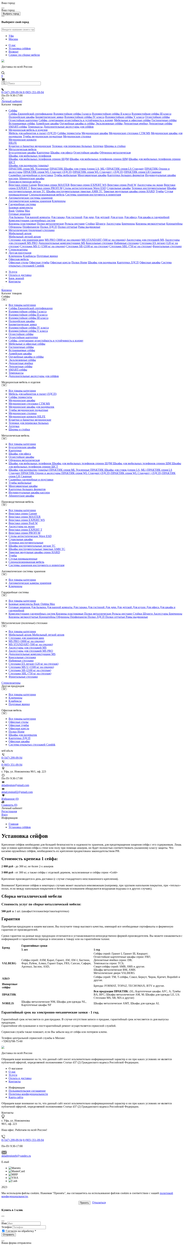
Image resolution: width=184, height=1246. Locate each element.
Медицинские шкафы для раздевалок (31, 406)
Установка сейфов (20, 48)
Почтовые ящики (47, 255)
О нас (12, 45)
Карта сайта (16, 1097)
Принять (84, 1202)
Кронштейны (174, 223)
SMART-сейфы (18, 126)
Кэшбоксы (29, 255)
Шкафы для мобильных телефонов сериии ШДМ (39, 159)
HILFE (13, 142)
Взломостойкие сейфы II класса (111, 113)
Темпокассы (35, 126)
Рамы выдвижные (89, 226)
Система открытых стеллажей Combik (32, 744)
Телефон (6, 1227)
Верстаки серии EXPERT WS (88, 184)
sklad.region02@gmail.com (17, 791)
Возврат (14, 51)
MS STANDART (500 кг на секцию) (103, 239)
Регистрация (9, 811)
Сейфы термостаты (69, 133)
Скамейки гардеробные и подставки (31, 175)
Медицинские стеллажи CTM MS (129, 133)
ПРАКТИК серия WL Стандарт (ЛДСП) (47, 171)
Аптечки (98, 146)
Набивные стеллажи (126, 243)
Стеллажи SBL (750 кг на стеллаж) (130, 246)
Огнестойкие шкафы (86, 152)
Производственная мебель (25, 181)
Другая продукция (20, 252)
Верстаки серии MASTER (54, 184)
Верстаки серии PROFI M (46, 188)
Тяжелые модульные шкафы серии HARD (129, 191)
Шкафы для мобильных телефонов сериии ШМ (99, 159)
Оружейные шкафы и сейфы (77, 123)
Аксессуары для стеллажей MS (145, 239)
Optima (20, 210)
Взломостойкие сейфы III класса (151, 113)
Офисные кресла (60, 262)
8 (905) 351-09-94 (33, 92)
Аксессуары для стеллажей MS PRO (31, 650)
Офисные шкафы (149, 262)
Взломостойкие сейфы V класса (124, 117)
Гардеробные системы (22, 204)
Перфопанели (30, 226)
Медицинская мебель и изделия (28, 129)
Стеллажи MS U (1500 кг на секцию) (42, 246)
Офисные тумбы (39, 262)
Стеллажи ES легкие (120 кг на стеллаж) (33, 663)
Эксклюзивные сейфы (109, 123)
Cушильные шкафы (119, 188)
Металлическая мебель (22, 149)
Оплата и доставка (20, 275)
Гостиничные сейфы (164, 120)
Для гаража (58, 217)
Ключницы (59, 201)
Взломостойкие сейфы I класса (72, 113)
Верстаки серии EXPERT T (25, 529)
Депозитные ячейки (135, 123)
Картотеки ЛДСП (128, 262)
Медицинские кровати (22, 139)
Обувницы (15, 226)
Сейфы (13, 110)
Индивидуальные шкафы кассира (29, 492)
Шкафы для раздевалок (102, 262)
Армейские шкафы (47, 123)
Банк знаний (16, 278)
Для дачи (88, 217)
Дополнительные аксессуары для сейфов (68, 126)
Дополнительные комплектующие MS (61, 243)
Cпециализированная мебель (47, 194)
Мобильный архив (20, 233)
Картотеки (43, 152)
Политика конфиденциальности (28, 1094)
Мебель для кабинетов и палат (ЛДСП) (33, 133)
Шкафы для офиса (61, 152)
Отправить (8, 1234)
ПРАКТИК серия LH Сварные (142, 171)
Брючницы (128, 223)
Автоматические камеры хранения (30, 201)
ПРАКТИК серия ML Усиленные (29, 168)
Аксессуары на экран (150, 184)
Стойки (90, 223)
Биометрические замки (49, 117)
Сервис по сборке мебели (24, 54)
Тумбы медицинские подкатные (42, 136)
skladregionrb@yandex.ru (16, 1155)
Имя (4, 1223)
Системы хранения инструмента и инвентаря (93, 194)
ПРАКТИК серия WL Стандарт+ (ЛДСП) (98, 171)
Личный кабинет (11, 101)
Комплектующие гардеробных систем (32, 220)
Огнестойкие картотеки (23, 120)
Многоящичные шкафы (92, 175)
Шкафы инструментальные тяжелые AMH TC (74, 191)
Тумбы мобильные (65, 175)
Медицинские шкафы (95, 133)
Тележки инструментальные (149, 188)
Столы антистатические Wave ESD (84, 188)
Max (27, 210)
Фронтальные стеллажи (167, 246)
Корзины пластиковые (22, 223)
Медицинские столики (77, 136)
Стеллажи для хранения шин (26, 239)
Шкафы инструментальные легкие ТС (32, 545)
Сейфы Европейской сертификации (31, 113)
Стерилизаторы (18, 249)
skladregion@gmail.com (15, 785)
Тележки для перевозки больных (72, 146)
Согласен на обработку (21, 1231)
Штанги (100, 223)
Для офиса (130, 217)
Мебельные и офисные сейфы (132, 120)
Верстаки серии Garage (23, 184)
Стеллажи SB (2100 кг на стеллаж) (87, 246)
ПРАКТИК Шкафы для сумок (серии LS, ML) (78, 168)
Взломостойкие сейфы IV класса (84, 117)
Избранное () (10, 798)
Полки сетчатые (67, 226)
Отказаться (99, 1202)
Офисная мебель (19, 259)
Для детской (102, 217)
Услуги (13, 271)
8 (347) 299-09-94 (12, 92)
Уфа (11, 35)
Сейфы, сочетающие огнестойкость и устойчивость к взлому (76, 120)
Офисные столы (18, 262)
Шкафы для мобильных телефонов (30, 155)
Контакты (15, 281)
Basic (12, 210)
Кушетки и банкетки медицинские (30, 146)
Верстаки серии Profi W (121, 184)
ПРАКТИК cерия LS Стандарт (125, 168)
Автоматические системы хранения (30, 197)
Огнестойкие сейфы (157, 117)
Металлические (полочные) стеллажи (32, 230)
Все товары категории (22, 305)
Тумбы (160, 191)
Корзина (6, 290)
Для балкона (16, 217)
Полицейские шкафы (22, 117)
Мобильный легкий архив (25, 236)
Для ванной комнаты (37, 217)
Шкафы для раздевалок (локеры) (29, 165)
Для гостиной (73, 217)
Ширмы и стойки (115, 146)
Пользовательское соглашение (27, 1090)
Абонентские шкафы (31, 178)
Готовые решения (19, 213)
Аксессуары (113, 223)
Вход (4, 814)
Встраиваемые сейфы (22, 123)
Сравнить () (9, 804)
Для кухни (116, 217)
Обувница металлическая (115, 152)
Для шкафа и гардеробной (153, 217)
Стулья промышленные (23, 558)
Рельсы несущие (75, 223)
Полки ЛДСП (48, 226)
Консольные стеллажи (99, 243)
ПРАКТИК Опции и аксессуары (41, 473)
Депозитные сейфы (160, 123)
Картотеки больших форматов (125, 175)
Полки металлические (50, 223)
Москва (13, 39)
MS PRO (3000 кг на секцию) (63, 239)
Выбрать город (11, 13)
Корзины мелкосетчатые (150, 223)
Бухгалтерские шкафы (22, 152)
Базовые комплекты (21, 207)
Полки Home (79, 262)
